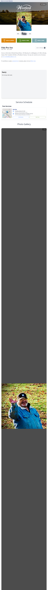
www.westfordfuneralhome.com (9, 56)
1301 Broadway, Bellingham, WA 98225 (22, 114)
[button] (7, 112)
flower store (33, 61)
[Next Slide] (44, 406)
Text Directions (20, 117)
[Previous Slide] (3, 406)
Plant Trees (37, 117)
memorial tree (15, 61)
